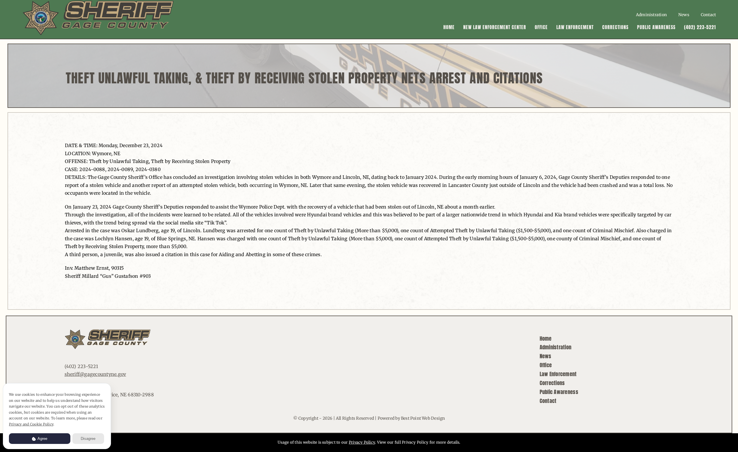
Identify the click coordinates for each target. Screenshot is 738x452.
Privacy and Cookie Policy (31, 424)
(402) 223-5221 (81, 366)
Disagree (88, 438)
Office (546, 365)
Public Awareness (559, 392)
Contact (548, 401)
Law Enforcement (558, 374)
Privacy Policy (362, 442)
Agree (42, 438)
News (545, 356)
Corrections (552, 383)
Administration (556, 347)
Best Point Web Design (423, 418)
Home (546, 338)
